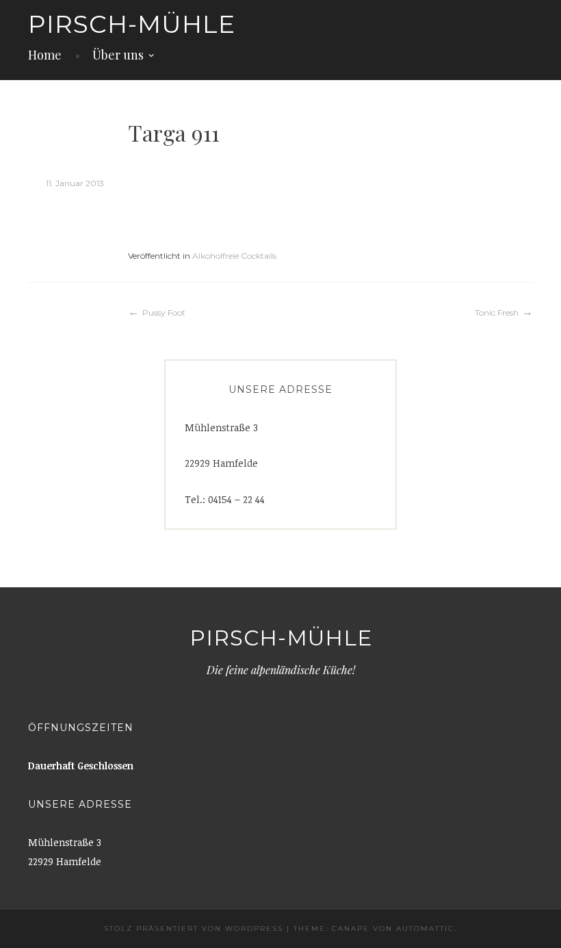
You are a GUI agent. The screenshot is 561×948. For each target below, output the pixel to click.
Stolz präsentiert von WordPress (193, 928)
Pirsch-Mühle (131, 24)
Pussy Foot (163, 312)
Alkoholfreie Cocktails (234, 256)
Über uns (118, 55)
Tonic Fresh (497, 312)
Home (45, 55)
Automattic (425, 928)
